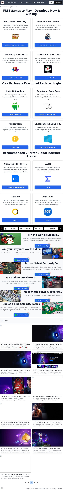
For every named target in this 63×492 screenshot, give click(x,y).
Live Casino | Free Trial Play (48, 54)
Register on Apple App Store (48, 91)
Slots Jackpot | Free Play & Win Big (15, 21)
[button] (28, 482)
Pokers (21, 2)
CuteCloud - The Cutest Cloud (15, 164)
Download (40, 2)
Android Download (15, 91)
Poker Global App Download (9, 7)
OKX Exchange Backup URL (48, 123)
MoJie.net (15, 196)
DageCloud (47, 196)
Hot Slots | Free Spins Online (15, 54)
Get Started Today (42, 246)
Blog (33, 2)
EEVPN (48, 164)
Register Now (15, 123)
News (27, 2)
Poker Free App (11, 2)
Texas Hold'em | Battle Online (48, 21)
